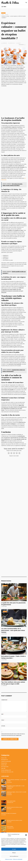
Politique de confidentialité (17, 859)
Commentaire (4, 699)
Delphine (4, 606)
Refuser (14, 852)
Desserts (3, 763)
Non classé (3, 766)
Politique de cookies (8, 859)
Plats (2, 768)
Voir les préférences (14, 856)
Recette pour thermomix (6, 771)
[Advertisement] (14, 102)
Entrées (2, 764)
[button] (26, 835)
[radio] (8, 453)
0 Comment (18, 43)
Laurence (4, 685)
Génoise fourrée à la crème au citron (14, 807)
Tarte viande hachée (11, 801)
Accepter (14, 849)
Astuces (5, 585)
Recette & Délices (10, 3)
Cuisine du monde (5, 761)
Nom (2, 714)
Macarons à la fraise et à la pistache (8, 813)
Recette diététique (5, 770)
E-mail (2, 720)
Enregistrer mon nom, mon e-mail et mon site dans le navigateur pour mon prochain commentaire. (13, 734)
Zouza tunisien (10, 826)
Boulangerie (3, 759)
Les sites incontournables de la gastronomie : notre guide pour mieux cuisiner (13, 630)
